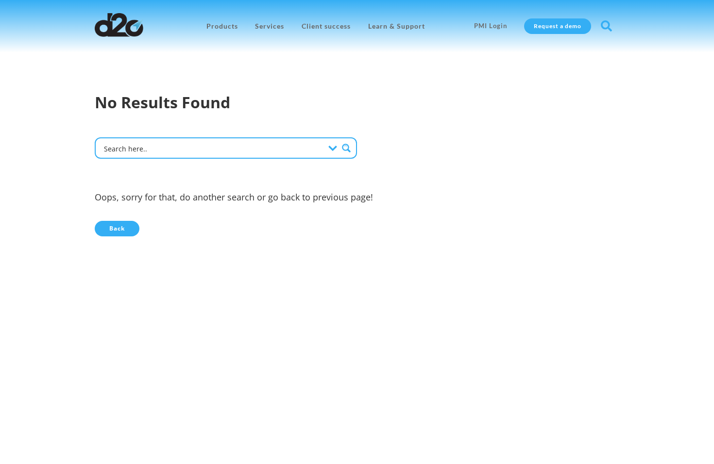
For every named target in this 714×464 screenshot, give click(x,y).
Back (117, 228)
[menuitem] (222, 26)
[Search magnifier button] (346, 148)
